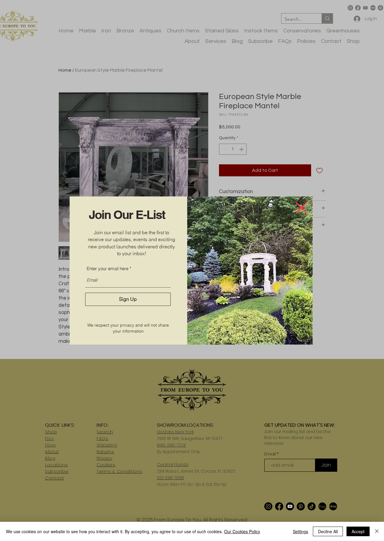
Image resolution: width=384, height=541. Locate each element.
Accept (358, 531)
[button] (301, 207)
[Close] (376, 531)
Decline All (328, 531)
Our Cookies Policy (242, 531)
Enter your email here (107, 268)
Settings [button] (300, 531)
